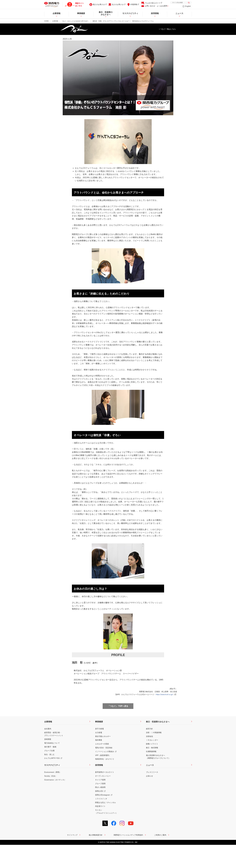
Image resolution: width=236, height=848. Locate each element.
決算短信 (149, 736)
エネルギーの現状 (102, 744)
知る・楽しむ (49, 754)
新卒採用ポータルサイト (104, 772)
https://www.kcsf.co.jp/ (164, 694)
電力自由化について (52, 743)
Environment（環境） (52, 772)
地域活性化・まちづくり (104, 759)
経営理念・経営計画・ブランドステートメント (53, 734)
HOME (46, 21)
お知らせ (149, 776)
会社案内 (47, 729)
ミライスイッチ (101, 799)
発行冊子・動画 (50, 747)
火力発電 (98, 733)
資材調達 (47, 739)
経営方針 (149, 729)
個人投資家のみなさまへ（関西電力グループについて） (158, 756)
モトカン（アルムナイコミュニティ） (106, 811)
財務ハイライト (152, 744)
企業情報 (55, 21)
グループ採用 (100, 784)
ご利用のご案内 (160, 835)
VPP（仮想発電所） (103, 755)
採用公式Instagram (102, 795)
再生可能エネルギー (103, 736)
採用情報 (99, 765)
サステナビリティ (52, 765)
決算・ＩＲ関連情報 (154, 733)
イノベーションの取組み (104, 751)
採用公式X (99, 791)
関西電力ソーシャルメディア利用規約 (128, 835)
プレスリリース (152, 772)
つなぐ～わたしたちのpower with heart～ (75, 21)
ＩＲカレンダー (152, 740)
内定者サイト (100, 806)
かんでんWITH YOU (52, 758)
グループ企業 (49, 751)
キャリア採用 (100, 780)
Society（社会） (50, 776)
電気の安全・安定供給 (103, 748)
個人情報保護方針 (96, 835)
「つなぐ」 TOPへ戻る (118, 706)
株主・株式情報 (152, 748)
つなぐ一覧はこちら (168, 29)
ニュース (150, 765)
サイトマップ (72, 835)
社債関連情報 (151, 751)
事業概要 (99, 722)
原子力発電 (99, 729)
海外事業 (98, 740)
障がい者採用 (100, 787)
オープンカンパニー (103, 776)
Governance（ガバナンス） (55, 780)
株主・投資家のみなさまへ (158, 722)
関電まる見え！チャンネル (105, 802)
